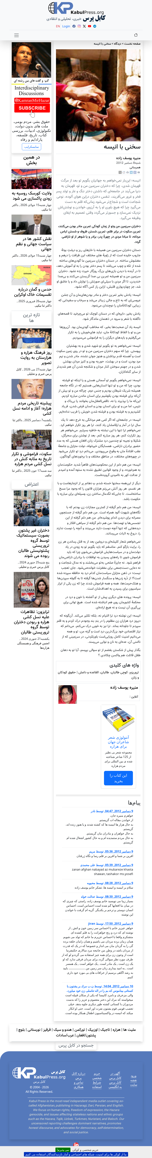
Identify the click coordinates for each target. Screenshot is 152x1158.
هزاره (116, 1030)
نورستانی (34, 1030)
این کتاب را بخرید (118, 778)
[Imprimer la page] (127, 172)
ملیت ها (129, 1030)
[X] (120, 172)
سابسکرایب (31, 147)
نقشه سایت (133, 1082)
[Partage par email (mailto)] (138, 172)
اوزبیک (93, 1030)
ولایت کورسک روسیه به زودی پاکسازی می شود (32, 196)
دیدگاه (117, 44)
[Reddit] (123, 172)
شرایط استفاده (97, 1084)
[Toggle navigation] (16, 35)
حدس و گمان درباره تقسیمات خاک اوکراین (33, 292)
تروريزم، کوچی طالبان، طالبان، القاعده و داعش (108, 672)
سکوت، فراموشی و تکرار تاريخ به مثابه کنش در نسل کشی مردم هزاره (31, 459)
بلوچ (21, 1030)
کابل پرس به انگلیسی (115, 1084)
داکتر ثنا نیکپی (43, 305)
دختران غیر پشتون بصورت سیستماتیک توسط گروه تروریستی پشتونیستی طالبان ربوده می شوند (32, 543)
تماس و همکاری (78, 1084)
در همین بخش (31, 160)
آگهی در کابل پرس (115, 1075)
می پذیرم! (63, 1150)
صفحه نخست (132, 44)
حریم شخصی (97, 1075)
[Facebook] (134, 172)
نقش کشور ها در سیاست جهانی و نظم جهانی (34, 244)
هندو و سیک (63, 1030)
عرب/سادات (65, 1035)
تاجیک (105, 1030)
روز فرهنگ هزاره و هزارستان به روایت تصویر (36, 358)
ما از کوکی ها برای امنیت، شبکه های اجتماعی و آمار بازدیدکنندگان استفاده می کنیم (76, 1154)
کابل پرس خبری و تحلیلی (34, 567)
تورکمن (80, 1030)
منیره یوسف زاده (128, 158)
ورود (133, 1076)
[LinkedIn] (131, 172)
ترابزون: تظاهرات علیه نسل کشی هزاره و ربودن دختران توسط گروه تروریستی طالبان (31, 622)
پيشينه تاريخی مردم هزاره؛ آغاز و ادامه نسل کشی (32, 408)
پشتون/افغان (86, 1035)
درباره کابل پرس (78, 1075)
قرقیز (47, 1030)
